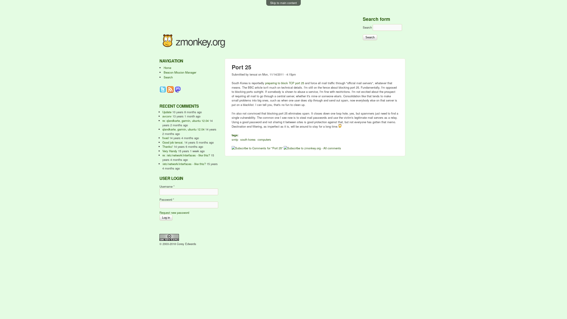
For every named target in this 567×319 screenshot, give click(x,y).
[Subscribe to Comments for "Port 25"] (257, 148)
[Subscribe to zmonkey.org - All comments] (312, 148)
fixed (165, 138)
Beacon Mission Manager (180, 72)
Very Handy (169, 151)
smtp (235, 139)
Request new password (174, 212)
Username (167, 186)
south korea (247, 139)
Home (167, 68)
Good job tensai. (172, 142)
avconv (167, 116)
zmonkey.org (200, 41)
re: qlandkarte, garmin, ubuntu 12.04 (185, 121)
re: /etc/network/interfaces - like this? (186, 155)
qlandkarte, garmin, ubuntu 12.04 (183, 129)
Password (166, 199)
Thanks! (167, 146)
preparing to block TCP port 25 (284, 83)
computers (264, 139)
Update (166, 112)
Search (368, 27)
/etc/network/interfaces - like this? (184, 164)
